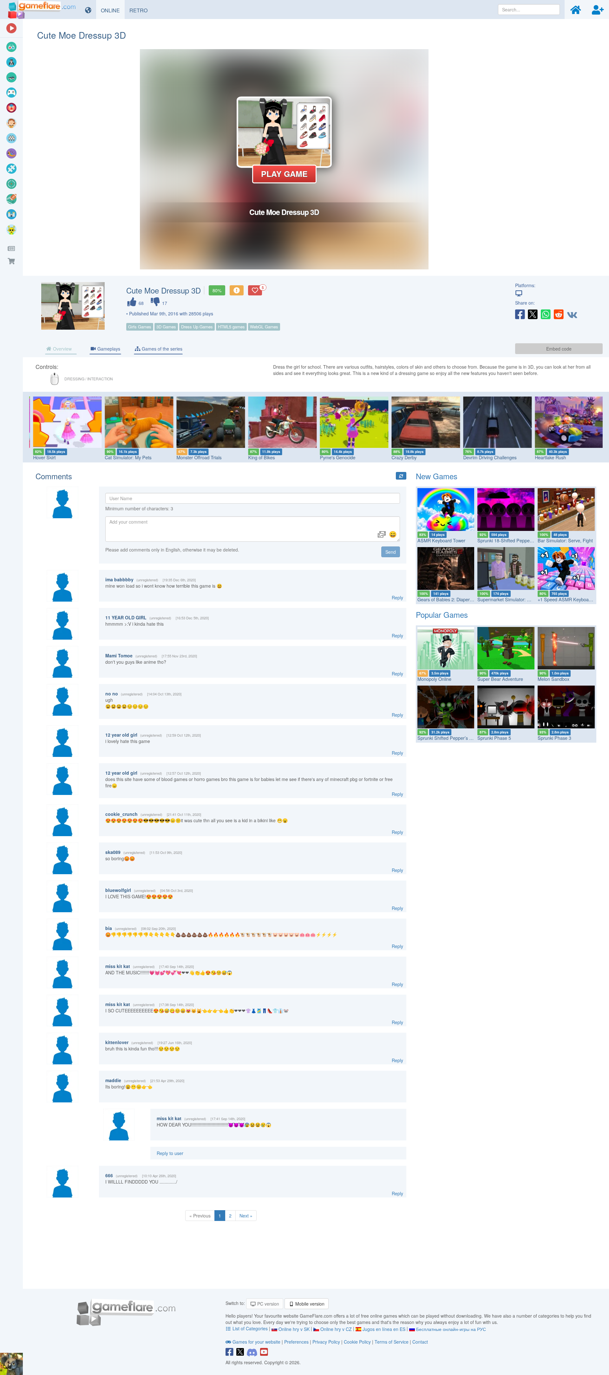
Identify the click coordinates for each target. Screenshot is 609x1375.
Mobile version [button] (309, 1304)
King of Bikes (259, 457)
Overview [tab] (62, 348)
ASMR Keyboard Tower (441, 540)
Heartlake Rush (548, 457)
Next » (245, 1215)
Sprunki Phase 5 (494, 737)
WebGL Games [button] (264, 327)
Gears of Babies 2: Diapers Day (449, 599)
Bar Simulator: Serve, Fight (565, 540)
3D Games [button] (166, 327)
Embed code (559, 348)
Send (390, 552)
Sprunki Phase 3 (554, 737)
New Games (436, 475)
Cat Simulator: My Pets (125, 457)
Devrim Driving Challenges (487, 457)
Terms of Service (392, 1342)
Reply (397, 597)
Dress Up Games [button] (197, 327)
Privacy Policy (326, 1342)
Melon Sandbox (553, 678)
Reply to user (170, 1153)
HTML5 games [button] (231, 327)
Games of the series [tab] (161, 348)
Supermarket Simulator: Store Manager (517, 599)
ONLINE (113, 10)
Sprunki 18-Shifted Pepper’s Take (511, 540)
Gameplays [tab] (108, 348)
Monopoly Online (434, 678)
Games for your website (256, 1342)
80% (217, 290)
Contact (420, 1342)
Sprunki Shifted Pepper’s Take (448, 737)
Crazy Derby (401, 457)
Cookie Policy (357, 1342)
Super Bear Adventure (500, 678)
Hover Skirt (42, 457)
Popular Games (442, 614)
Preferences (297, 1342)
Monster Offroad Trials (196, 457)
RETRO (140, 10)
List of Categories (250, 1328)
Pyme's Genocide (335, 457)
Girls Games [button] (139, 327)
